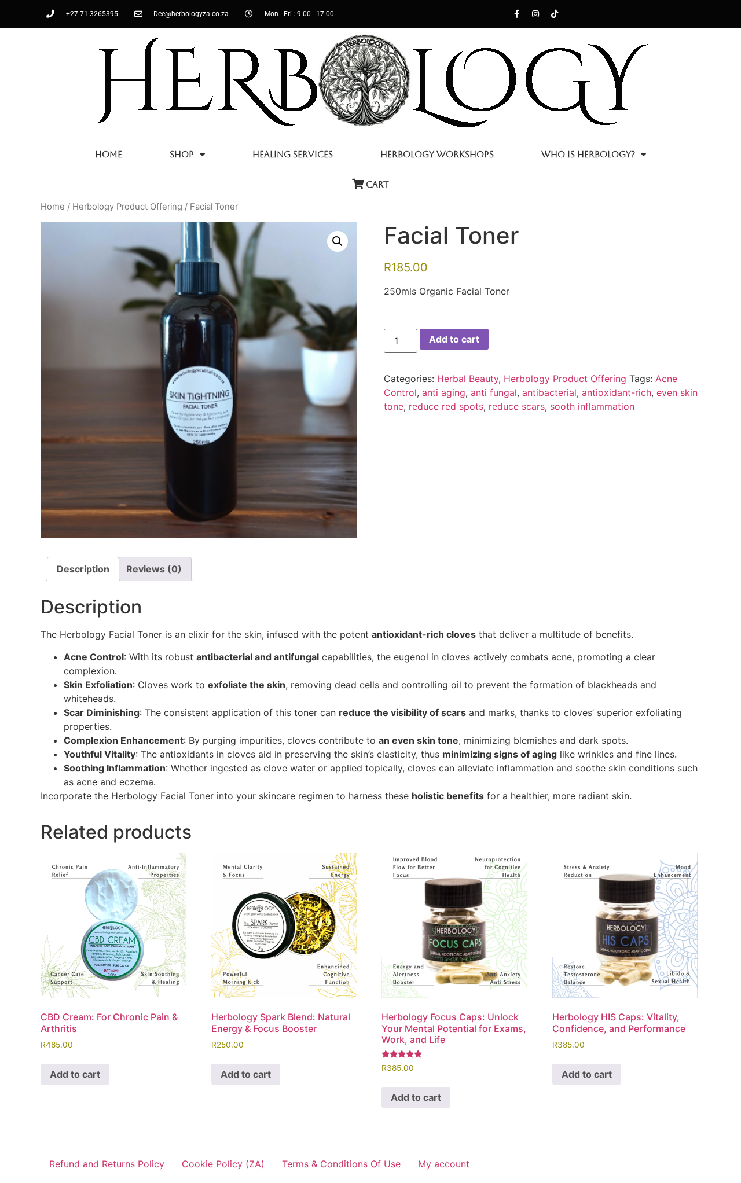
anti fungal (494, 392)
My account (443, 1164)
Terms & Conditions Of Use (341, 1164)
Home (108, 154)
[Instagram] (535, 14)
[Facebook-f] (516, 14)
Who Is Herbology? (588, 154)
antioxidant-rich (616, 392)
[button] (337, 241)
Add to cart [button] (75, 1074)
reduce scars (517, 406)
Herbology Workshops (437, 154)
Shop (182, 154)
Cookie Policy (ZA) (223, 1164)
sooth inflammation (592, 406)
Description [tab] (83, 569)
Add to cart (454, 339)
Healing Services (292, 154)
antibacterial (549, 392)
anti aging (443, 392)
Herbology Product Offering (127, 206)
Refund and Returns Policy (106, 1164)
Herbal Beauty (467, 378)
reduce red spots (446, 406)
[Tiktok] (554, 14)
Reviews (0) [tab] (154, 569)
